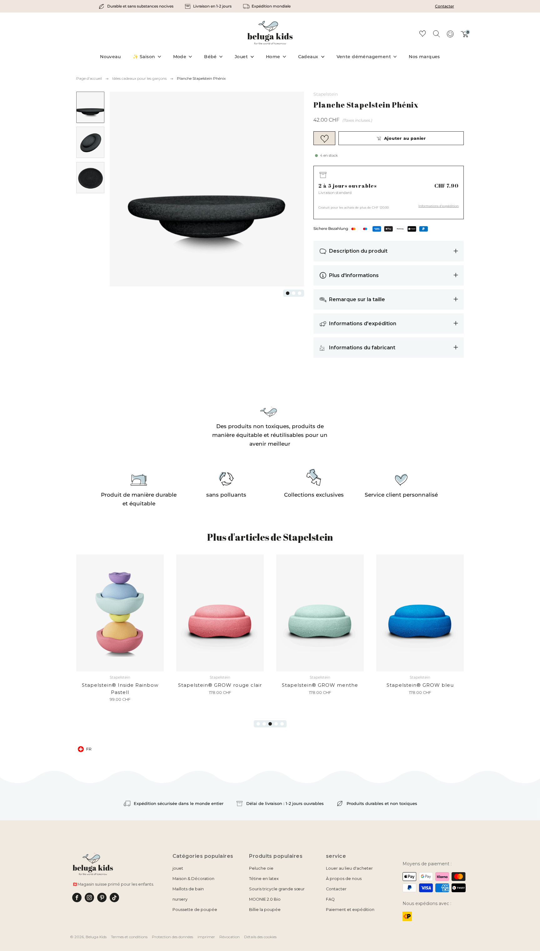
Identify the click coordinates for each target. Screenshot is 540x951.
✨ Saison (144, 56)
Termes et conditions (129, 936)
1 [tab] (287, 293)
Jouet (241, 56)
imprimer (206, 936)
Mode (180, 56)
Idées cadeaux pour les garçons (139, 78)
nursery (180, 899)
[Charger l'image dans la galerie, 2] (90, 142)
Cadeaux (308, 56)
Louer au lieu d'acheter (349, 868)
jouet (177, 868)
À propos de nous (344, 878)
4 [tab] (276, 724)
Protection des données (172, 936)
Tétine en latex (264, 878)
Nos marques (424, 56)
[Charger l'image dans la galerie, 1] (90, 107)
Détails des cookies (260, 936)
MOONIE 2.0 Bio (265, 899)
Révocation (229, 936)
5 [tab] (282, 724)
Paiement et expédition (350, 909)
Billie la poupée (265, 909)
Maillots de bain (188, 889)
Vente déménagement (364, 56)
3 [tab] (299, 293)
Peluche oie (261, 868)
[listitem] (136, 6)
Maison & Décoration (193, 878)
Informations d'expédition (438, 206)
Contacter (444, 6)
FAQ (330, 899)
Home (273, 56)
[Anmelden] (450, 36)
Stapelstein (325, 94)
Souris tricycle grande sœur (277, 889)
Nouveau (110, 56)
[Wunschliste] (422, 34)
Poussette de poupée (194, 909)
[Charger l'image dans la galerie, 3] (90, 178)
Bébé (210, 56)
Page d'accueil (89, 78)
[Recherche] (436, 33)
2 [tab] (293, 293)
